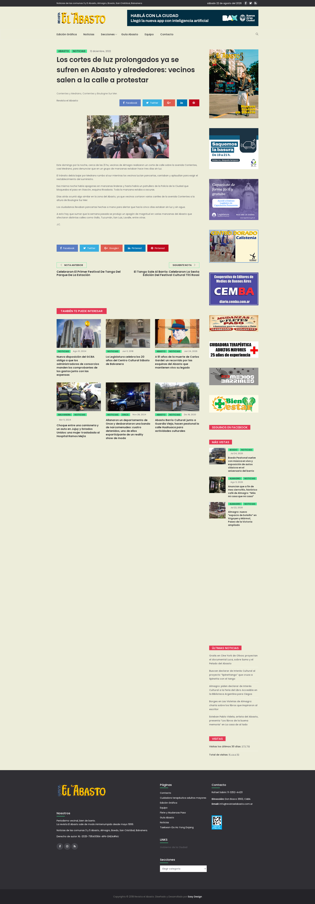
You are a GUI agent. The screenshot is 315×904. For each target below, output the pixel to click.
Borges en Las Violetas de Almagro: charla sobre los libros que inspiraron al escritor (233, 705)
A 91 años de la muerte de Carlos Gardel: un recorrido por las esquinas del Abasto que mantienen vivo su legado (177, 362)
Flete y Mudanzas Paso (173, 812)
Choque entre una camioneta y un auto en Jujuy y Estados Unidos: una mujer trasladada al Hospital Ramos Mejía (78, 430)
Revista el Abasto (67, 100)
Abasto (63, 51)
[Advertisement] (233, 586)
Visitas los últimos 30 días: (225, 746)
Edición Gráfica (67, 34)
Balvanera (64, 414)
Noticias (88, 34)
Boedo (233, 449)
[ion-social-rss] (255, 3)
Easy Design (195, 896)
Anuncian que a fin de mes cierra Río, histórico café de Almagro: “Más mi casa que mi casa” (242, 491)
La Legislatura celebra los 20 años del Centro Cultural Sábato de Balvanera (128, 360)
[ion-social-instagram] (67, 846)
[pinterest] (194, 102)
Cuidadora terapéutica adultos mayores (183, 797)
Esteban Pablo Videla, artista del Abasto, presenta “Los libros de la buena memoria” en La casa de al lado (233, 720)
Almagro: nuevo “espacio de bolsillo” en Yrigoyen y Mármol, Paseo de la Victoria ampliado (242, 518)
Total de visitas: (219, 754)
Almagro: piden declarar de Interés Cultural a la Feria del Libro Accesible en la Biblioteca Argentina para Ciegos (233, 690)
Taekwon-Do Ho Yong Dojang (177, 827)
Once (125, 414)
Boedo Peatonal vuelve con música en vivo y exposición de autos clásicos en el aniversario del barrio (242, 464)
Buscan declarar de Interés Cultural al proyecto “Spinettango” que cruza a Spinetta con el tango (232, 674)
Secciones (108, 34)
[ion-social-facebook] (246, 3)
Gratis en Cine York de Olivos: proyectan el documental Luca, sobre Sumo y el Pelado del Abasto (233, 659)
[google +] (169, 102)
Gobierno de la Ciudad (173, 847)
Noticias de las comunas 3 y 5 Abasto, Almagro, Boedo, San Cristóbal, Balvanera (99, 3)
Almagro (235, 478)
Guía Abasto (129, 34)
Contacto (166, 34)
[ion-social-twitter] (251, 3)
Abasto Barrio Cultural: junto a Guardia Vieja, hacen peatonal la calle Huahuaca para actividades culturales (177, 425)
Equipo (149, 34)
